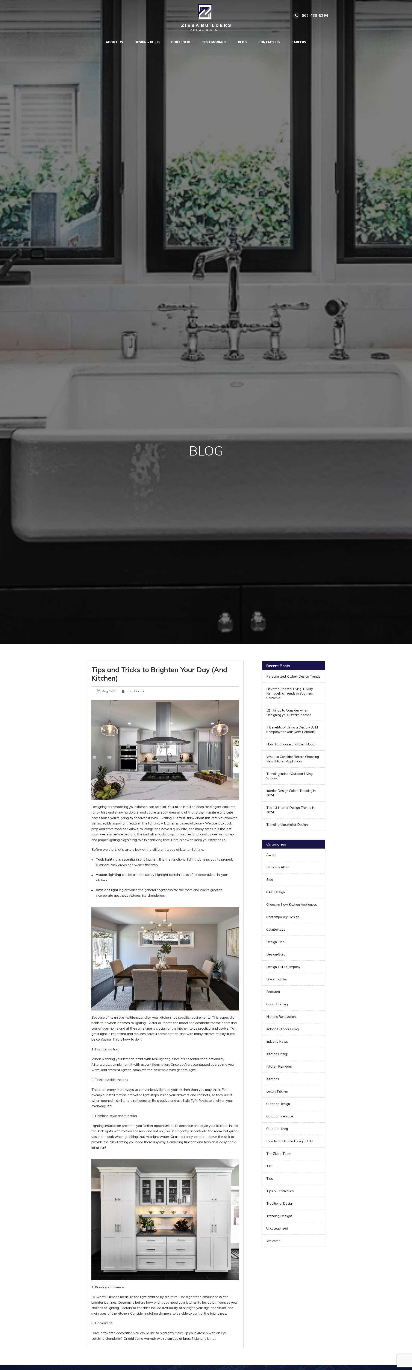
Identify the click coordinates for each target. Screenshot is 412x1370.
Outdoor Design (278, 1104)
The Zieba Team (278, 1154)
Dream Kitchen (277, 979)
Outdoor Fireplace (279, 1116)
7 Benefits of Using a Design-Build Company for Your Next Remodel (292, 729)
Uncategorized (277, 1228)
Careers (298, 42)
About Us (114, 42)
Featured (273, 992)
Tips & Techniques (280, 1191)
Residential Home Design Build (289, 1141)
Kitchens (272, 1079)
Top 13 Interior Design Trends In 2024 (290, 810)
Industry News (277, 1041)
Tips (269, 1178)
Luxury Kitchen (277, 1091)
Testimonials (214, 42)
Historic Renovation (281, 1017)
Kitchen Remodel (279, 1066)
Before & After (277, 867)
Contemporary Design (282, 917)
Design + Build (147, 42)
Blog (242, 42)
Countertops (275, 929)
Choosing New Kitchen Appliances (291, 904)
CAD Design (275, 892)
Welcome (273, 1241)
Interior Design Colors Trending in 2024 (291, 793)
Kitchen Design (277, 1054)
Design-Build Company (283, 967)
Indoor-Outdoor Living (282, 1029)
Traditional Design (280, 1203)
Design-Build (275, 954)
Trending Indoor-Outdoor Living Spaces (289, 776)
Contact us (269, 42)
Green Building (277, 1004)
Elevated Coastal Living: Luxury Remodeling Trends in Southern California (289, 693)
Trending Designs (279, 1216)
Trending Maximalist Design (287, 825)
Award (271, 855)
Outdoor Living (277, 1129)
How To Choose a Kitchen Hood (290, 744)
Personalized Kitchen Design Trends (293, 676)
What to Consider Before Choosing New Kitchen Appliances (292, 759)
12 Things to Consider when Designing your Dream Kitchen (288, 712)
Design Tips (275, 942)
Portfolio (180, 42)
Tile (269, 1166)
